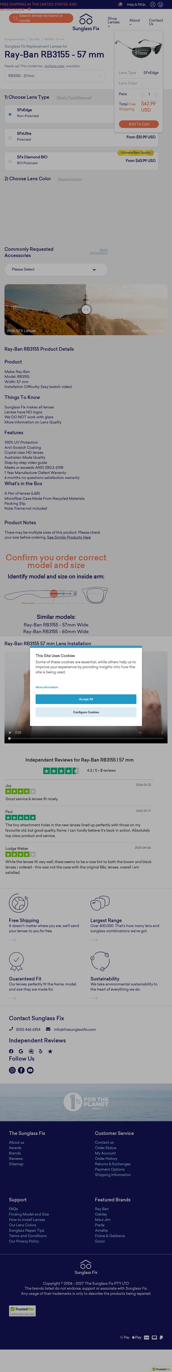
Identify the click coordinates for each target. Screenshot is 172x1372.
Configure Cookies (86, 712)
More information (47, 687)
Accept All (86, 699)
